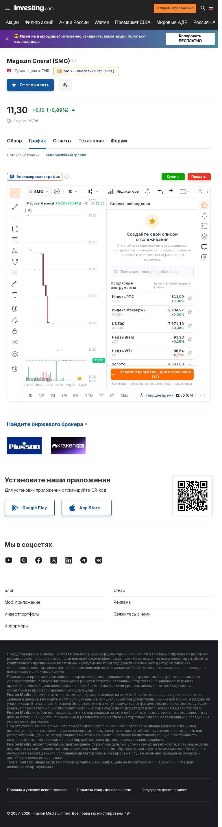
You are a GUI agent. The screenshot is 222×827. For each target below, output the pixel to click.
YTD (89, 395)
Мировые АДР (172, 22)
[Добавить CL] (190, 353)
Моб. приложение (22, 602)
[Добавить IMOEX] (190, 312)
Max (124, 395)
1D (31, 395)
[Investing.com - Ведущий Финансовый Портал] (33, 8)
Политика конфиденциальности (104, 790)
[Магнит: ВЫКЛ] (15, 309)
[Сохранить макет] (200, 191)
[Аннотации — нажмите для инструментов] (15, 295)
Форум (119, 141)
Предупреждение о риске (164, 790)
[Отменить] (160, 191)
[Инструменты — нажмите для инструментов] (15, 284)
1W (41, 395)
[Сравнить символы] (57, 191)
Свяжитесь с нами (132, 614)
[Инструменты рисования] (24, 293)
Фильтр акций (39, 22)
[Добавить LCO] (190, 339)
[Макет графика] (185, 191)
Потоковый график (23, 155)
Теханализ (91, 141)
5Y (112, 395)
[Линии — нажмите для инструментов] (15, 207)
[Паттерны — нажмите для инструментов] (15, 262)
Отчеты (62, 141)
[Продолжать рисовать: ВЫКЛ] (15, 320)
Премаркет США (133, 22)
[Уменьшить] (49, 374)
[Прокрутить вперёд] (72, 374)
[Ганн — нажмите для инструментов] (15, 251)
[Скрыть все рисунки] (15, 342)
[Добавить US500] (190, 326)
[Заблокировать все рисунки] (15, 331)
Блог (9, 590)
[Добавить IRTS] (190, 299)
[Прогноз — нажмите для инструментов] (15, 273)
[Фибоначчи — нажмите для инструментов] (15, 240)
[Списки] (204, 226)
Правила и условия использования (37, 790)
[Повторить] (170, 191)
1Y (101, 395)
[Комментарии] (204, 246)
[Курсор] (15, 193)
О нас (119, 590)
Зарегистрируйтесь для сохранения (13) (155, 374)
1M (52, 395)
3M (64, 395)
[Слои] (15, 354)
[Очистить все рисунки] (15, 369)
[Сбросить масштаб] (80, 374)
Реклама (122, 602)
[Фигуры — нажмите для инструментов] (15, 229)
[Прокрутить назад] (64, 374)
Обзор (14, 141)
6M (76, 395)
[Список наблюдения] (204, 205)
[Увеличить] (56, 374)
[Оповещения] (204, 215)
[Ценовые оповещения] (147, 191)
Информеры (17, 625)
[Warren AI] (204, 257)
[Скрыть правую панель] (104, 293)
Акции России (74, 22)
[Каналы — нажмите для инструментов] (15, 218)
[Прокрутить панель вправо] (206, 191)
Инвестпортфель (22, 614)
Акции (12, 22)
